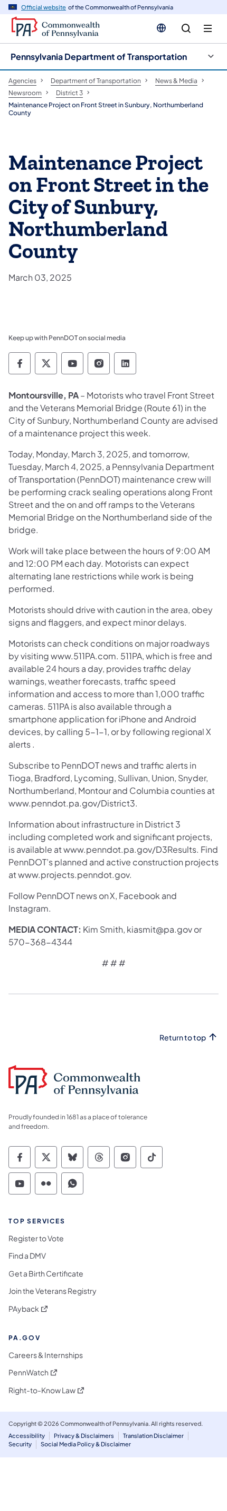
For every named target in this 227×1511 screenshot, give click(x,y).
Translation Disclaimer (153, 1435)
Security (20, 1444)
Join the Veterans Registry (52, 1291)
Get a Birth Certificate (45, 1273)
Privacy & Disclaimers (84, 1435)
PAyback (23, 1308)
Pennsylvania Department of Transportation (99, 57)
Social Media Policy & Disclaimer (86, 1444)
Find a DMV (27, 1255)
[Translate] (161, 27)
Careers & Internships (45, 1355)
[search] (186, 28)
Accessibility (26, 1435)
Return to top (182, 1037)
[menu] (208, 28)
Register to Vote (36, 1238)
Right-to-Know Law (41, 1390)
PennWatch (28, 1372)
